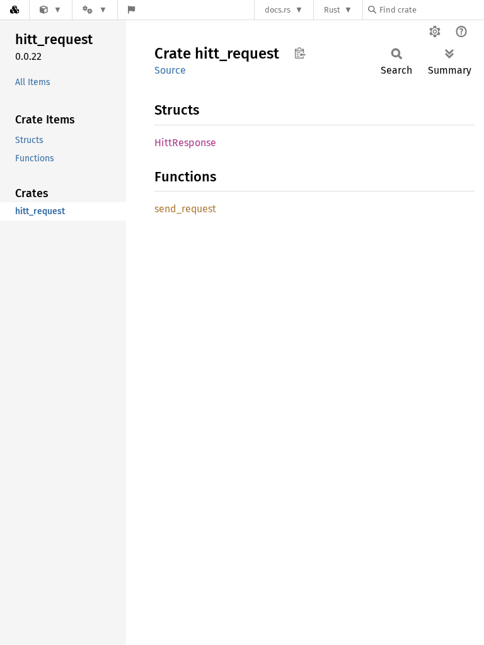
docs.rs (278, 9)
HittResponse (185, 143)
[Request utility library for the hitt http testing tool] (51, 10)
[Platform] (94, 10)
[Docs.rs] (14, 10)
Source (170, 70)
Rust (332, 9)
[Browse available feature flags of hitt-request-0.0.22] (131, 10)
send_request (185, 209)
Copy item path (299, 53)
